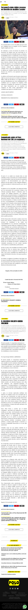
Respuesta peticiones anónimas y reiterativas (14, 598)
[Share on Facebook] (6, 42)
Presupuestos (21, 593)
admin (7, 18)
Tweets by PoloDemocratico (8, 574)
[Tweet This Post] (11, 42)
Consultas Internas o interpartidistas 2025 (12, 563)
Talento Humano (5, 595)
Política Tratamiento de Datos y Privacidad (21, 595)
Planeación (11, 595)
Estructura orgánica (14, 593)
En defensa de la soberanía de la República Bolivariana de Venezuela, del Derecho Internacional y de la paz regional (12, 549)
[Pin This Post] (16, 42)
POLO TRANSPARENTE (6, 593)
